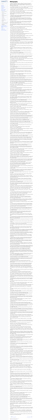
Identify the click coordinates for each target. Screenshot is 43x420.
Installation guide (3, 7)
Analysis (2, 21)
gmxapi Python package (3, 25)
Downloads (2, 5)
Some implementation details (5, 22)
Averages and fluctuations (4, 23)
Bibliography (3, 24)
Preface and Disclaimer (4, 11)
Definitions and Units (4, 13)
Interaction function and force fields (4, 15)
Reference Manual (3, 10)
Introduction (3, 12)
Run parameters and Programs (4, 20)
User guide (2, 8)
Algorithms (3, 14)
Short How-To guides (3, 9)
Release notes (2, 6)
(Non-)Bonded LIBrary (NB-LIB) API (4, 26)
